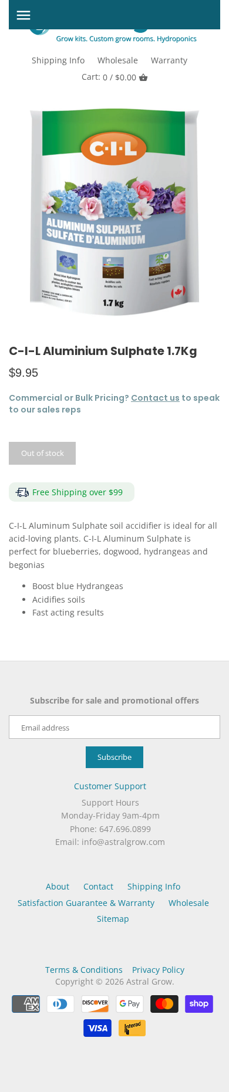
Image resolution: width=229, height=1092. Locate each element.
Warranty (169, 60)
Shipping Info (58, 60)
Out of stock (42, 453)
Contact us (155, 398)
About (57, 886)
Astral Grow (149, 981)
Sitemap (113, 918)
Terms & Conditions (84, 969)
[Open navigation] (23, 15)
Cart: (109, 77)
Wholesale (117, 60)
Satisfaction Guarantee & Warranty (86, 902)
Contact (98, 886)
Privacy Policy (158, 969)
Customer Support (110, 786)
